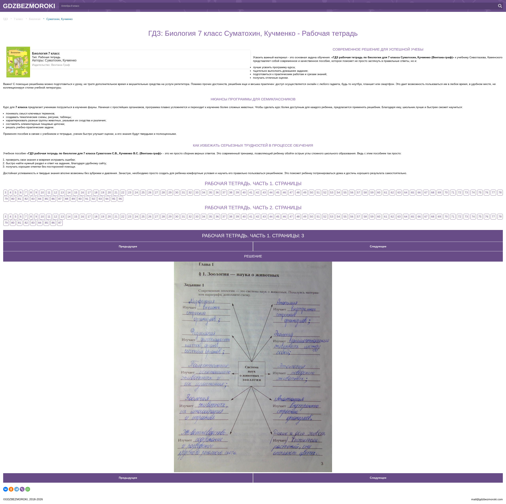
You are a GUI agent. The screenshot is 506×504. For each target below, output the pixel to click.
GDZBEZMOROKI (29, 5)
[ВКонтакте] (5, 489)
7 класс (18, 19)
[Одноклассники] (11, 489)
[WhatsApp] (27, 489)
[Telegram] (16, 489)
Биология (34, 19)
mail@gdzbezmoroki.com (487, 499)
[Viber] (22, 489)
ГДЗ (5, 19)
